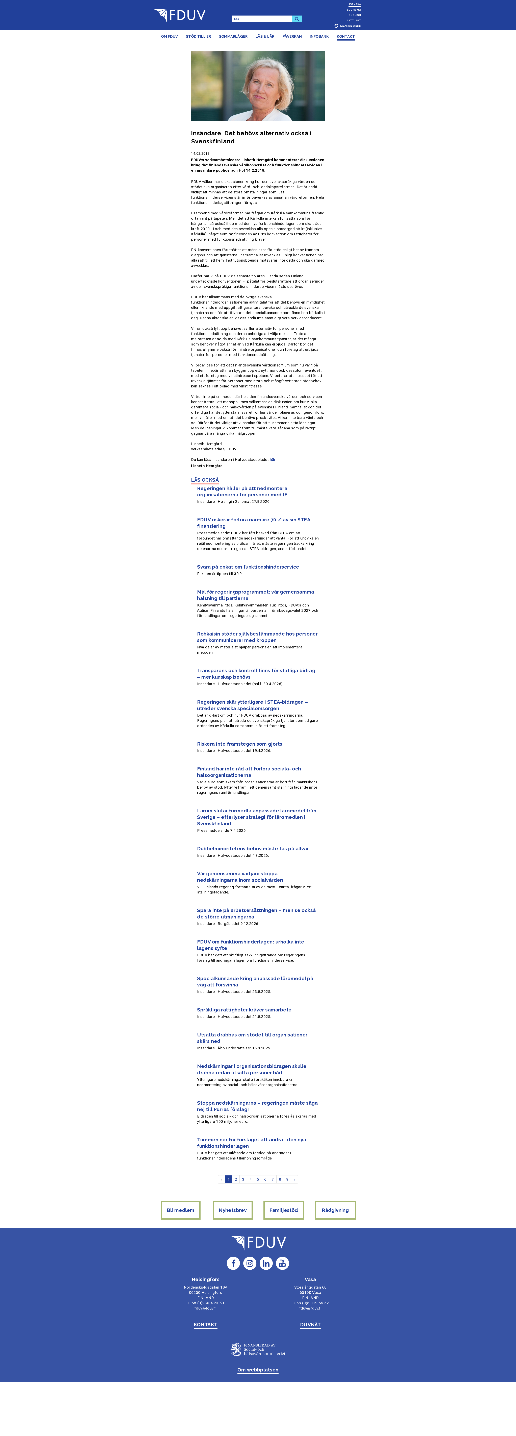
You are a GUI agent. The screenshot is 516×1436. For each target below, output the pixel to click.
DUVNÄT (310, 1324)
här (273, 459)
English (355, 15)
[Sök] (297, 19)
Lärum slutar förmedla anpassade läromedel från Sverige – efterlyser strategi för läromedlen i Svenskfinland (256, 817)
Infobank (319, 36)
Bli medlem (181, 1210)
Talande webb (350, 25)
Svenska (355, 4)
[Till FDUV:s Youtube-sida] (282, 1263)
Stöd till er (198, 36)
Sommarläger (233, 36)
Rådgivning (335, 1210)
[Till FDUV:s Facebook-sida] (233, 1263)
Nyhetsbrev (233, 1210)
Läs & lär (265, 36)
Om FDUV (169, 36)
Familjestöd (283, 1210)
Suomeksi (354, 9)
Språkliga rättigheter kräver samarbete (244, 1010)
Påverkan (292, 36)
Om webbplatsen (258, 1370)
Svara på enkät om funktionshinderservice (248, 567)
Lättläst (354, 20)
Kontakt (346, 36)
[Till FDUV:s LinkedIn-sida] (266, 1263)
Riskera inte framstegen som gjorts (239, 744)
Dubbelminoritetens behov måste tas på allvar (253, 849)
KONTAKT (205, 1324)
